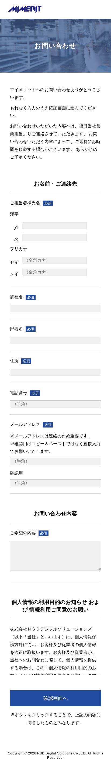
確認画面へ (55, 698)
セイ (14, 262)
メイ (14, 274)
